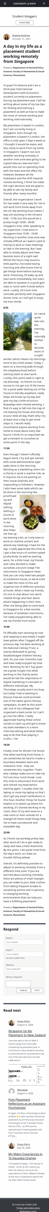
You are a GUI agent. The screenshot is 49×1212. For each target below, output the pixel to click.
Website (10, 965)
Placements (19, 75)
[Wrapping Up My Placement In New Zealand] (27, 1075)
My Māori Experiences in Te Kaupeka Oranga (25, 1156)
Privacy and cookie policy (28, 1208)
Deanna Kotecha (21, 35)
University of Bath (24, 3)
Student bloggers (24, 16)
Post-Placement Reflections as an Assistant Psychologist (26, 1103)
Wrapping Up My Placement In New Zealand (27, 1033)
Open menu (5, 3)
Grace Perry (23, 1021)
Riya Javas (22, 1089)
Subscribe (24, 22)
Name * (9, 938)
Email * (9, 950)
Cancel (23, 990)
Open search (44, 3)
